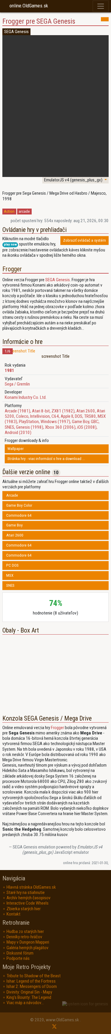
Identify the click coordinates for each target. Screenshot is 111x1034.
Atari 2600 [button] (14, 535)
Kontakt (13, 914)
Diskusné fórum (20, 953)
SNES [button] (10, 585)
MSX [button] (9, 575)
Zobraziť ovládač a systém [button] (84, 240)
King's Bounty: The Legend (29, 997)
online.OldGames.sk (28, 6)
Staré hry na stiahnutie (26, 892)
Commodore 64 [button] (19, 515)
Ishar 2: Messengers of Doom (32, 986)
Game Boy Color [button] (19, 505)
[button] (105, 19)
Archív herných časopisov (29, 897)
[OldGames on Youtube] (50, 1026)
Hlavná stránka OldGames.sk (31, 887)
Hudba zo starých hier (25, 931)
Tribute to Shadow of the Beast (34, 975)
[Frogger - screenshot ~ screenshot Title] (55, 351)
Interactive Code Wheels (28, 903)
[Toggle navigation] (101, 6)
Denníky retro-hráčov (24, 936)
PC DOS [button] (12, 565)
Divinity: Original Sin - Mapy (29, 992)
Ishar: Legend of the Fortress (31, 981)
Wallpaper (15, 448)
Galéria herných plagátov (28, 947)
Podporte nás (18, 958)
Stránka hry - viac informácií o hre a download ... (46, 458)
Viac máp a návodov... (25, 1002)
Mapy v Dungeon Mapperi (28, 942)
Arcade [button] (12, 495)
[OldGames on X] (54, 1026)
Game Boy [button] (14, 525)
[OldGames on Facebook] (60, 1026)
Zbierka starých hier (24, 908)
